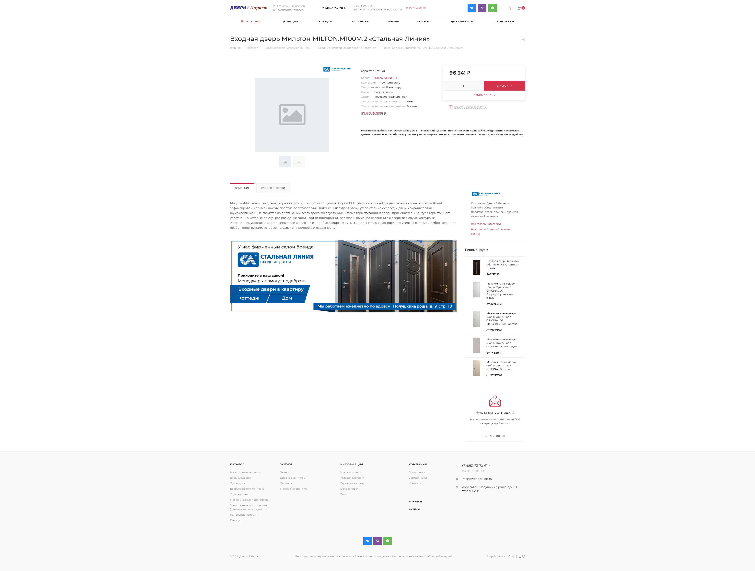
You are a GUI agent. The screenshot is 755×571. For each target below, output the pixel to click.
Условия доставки (352, 477)
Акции (414, 509)
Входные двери (240, 477)
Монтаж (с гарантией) (294, 488)
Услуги (286, 464)
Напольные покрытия (244, 514)
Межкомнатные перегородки (250, 499)
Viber (482, 8)
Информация (351, 464)
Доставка (286, 483)
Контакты (415, 483)
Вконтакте (472, 8)
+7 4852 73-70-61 (333, 8)
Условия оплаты (351, 472)
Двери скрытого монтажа (247, 488)
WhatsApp (492, 8)
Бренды (415, 501)
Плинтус (235, 520)
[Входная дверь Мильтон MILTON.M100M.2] (292, 115)
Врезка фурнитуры (293, 477)
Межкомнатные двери (245, 472)
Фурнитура (237, 483)
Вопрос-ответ (349, 488)
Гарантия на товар (352, 483)
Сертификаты (418, 477)
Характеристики (273, 188)
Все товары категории (486, 223)
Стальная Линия (386, 77)
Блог (343, 494)
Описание (242, 188)
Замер (284, 472)
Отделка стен (239, 494)
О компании (417, 472)
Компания (418, 464)
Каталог (237, 464)
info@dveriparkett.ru (477, 479)
